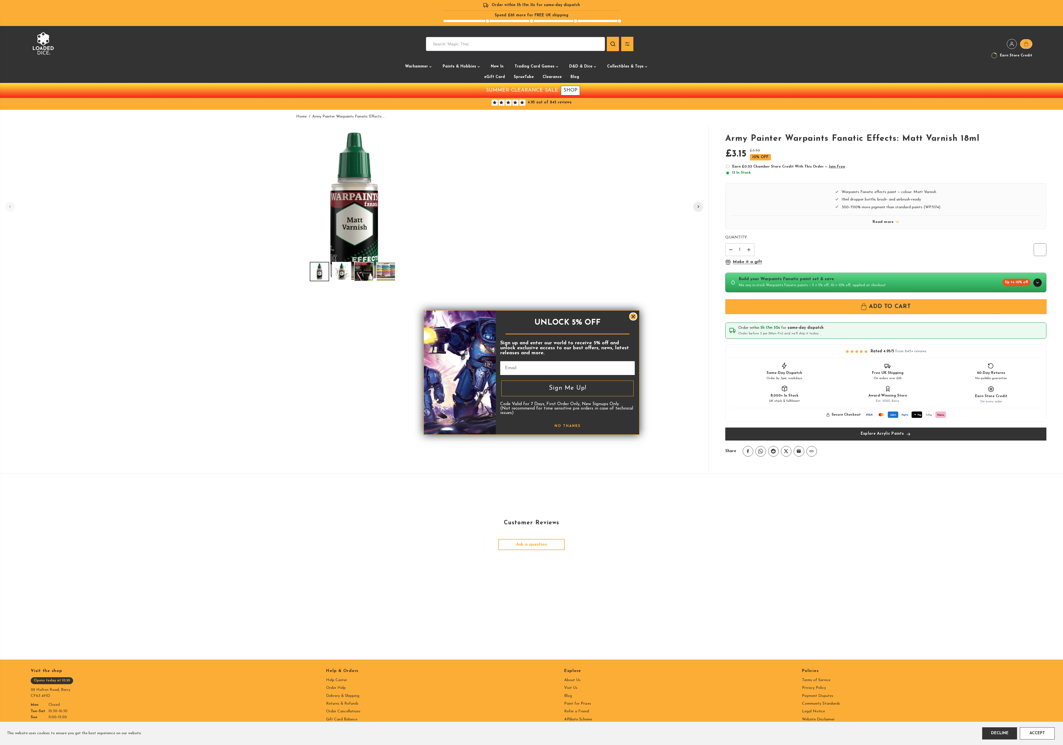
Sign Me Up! (567, 388)
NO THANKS (567, 426)
